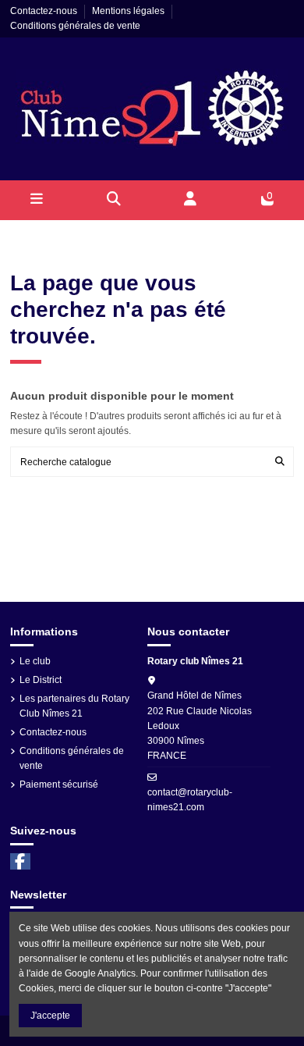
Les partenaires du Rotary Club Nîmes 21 (74, 706)
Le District (40, 679)
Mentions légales (129, 10)
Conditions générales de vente (75, 25)
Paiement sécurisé (58, 784)
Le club (35, 661)
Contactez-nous (45, 10)
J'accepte (50, 1015)
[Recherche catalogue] (280, 462)
